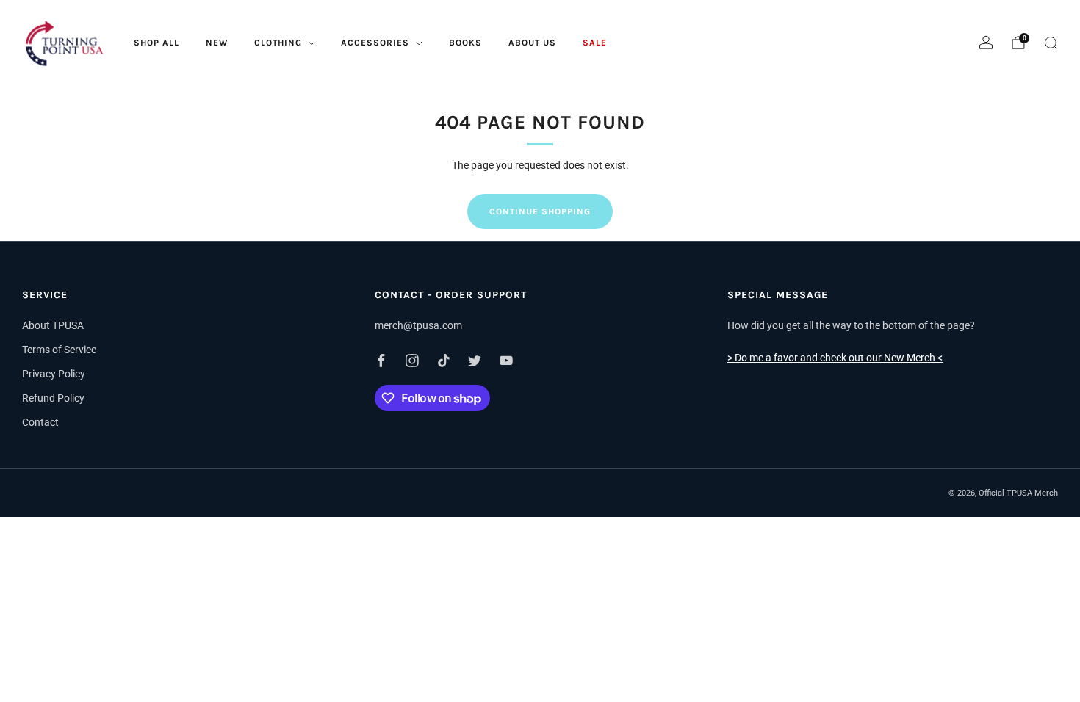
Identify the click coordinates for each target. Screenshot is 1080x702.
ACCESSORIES (375, 42)
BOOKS (465, 42)
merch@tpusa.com (418, 325)
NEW (217, 42)
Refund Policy (53, 398)
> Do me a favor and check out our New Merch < (835, 357)
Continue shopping (540, 211)
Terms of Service (59, 349)
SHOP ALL (156, 42)
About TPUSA (53, 325)
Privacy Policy (53, 374)
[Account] (986, 42)
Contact (40, 422)
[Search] (1050, 42)
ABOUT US (532, 42)
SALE (595, 42)
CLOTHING (278, 42)
